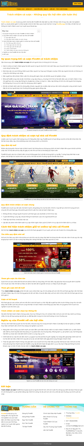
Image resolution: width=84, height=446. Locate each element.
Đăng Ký (29, 9)
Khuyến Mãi (38, 9)
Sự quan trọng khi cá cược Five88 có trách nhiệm (18, 33)
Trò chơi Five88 (61, 9)
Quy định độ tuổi (11, 37)
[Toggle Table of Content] (38, 31)
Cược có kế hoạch (11, 48)
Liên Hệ (52, 9)
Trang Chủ (20, 9)
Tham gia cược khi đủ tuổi (13, 46)
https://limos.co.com (72, 418)
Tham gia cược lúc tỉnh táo (13, 45)
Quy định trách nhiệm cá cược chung (16, 39)
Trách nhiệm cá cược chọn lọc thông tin (17, 50)
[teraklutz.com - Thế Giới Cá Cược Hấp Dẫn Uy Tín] (9, 3)
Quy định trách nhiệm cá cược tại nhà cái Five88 (18, 35)
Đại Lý (46, 9)
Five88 (3, 413)
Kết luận (6, 54)
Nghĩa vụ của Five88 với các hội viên (14, 52)
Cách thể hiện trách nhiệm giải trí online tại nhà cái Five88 (21, 41)
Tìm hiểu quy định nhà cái (13, 43)
